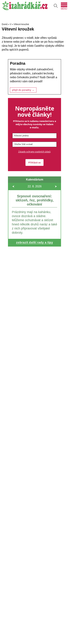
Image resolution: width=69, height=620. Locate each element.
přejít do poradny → (23, 90)
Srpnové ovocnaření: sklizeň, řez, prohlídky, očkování (35, 200)
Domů (5, 24)
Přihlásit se (34, 162)
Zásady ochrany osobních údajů (34, 151)
